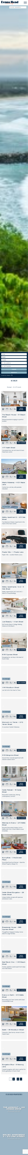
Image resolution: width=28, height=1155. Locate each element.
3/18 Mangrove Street (10, 755)
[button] (3, 398)
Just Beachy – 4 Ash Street (12, 621)
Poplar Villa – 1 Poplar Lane (12, 552)
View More (21, 409)
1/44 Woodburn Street (10, 687)
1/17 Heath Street (8, 447)
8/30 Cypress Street (10, 654)
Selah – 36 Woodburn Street (13, 1030)
